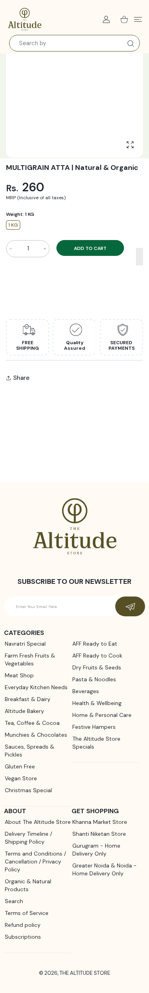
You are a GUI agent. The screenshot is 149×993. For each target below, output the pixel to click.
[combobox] (74, 43)
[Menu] (138, 19)
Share (21, 378)
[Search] (129, 43)
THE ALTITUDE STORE (85, 973)
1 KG (13, 225)
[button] (139, 256)
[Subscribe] (130, 606)
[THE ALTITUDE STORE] (24, 19)
